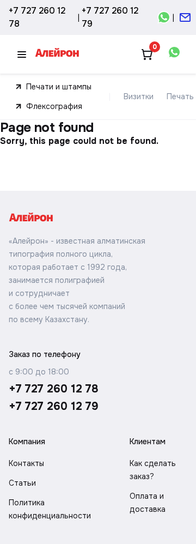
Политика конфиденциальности (50, 509)
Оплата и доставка (148, 502)
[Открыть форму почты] (185, 17)
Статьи (22, 483)
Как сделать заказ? (153, 469)
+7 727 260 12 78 (37, 17)
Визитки (139, 96)
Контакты (26, 463)
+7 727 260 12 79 (110, 17)
